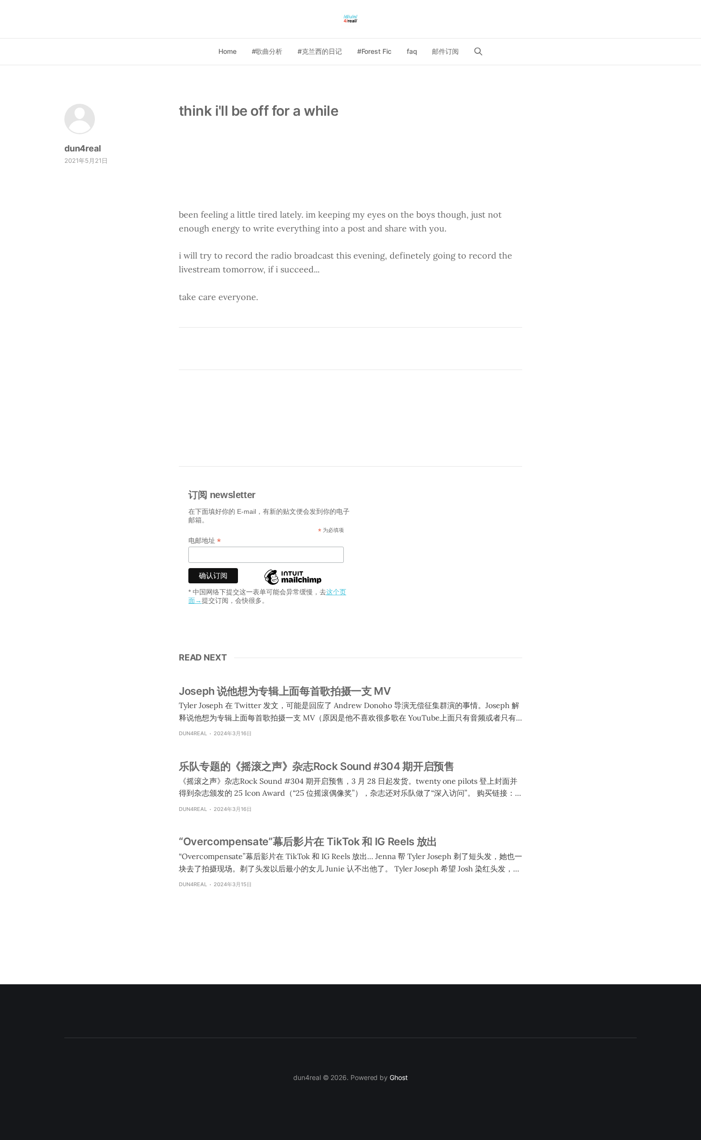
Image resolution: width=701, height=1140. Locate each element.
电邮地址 (204, 540)
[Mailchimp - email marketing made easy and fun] (292, 584)
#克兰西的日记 (319, 51)
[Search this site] (478, 51)
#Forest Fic (374, 51)
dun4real (82, 148)
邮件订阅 (445, 51)
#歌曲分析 (267, 51)
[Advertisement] (350, 172)
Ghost (399, 1077)
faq (412, 51)
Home (227, 51)
